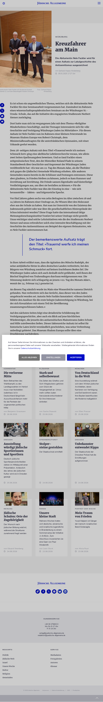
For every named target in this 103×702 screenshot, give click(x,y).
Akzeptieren (76, 357)
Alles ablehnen (29, 357)
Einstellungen (53, 357)
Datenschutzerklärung (30, 348)
